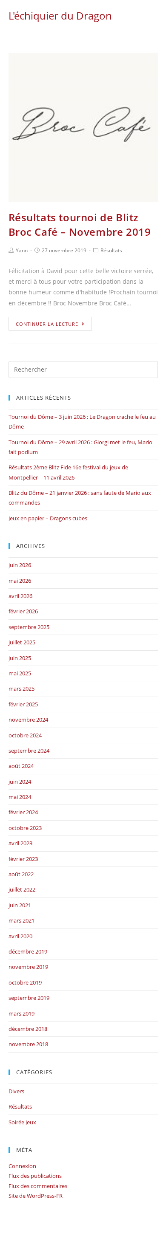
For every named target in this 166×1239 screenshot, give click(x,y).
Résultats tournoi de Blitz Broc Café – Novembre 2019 (80, 224)
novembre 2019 (28, 967)
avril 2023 (20, 843)
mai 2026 (20, 580)
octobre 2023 (25, 828)
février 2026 (23, 611)
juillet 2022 (22, 889)
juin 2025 (20, 658)
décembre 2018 (28, 1029)
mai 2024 (20, 797)
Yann (22, 250)
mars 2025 (21, 688)
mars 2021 (21, 920)
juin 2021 (20, 905)
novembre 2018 (28, 1044)
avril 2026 (20, 596)
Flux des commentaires (38, 1186)
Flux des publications (35, 1176)
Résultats (111, 250)
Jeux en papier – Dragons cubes (48, 518)
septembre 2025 (29, 627)
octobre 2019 (25, 982)
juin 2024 (20, 781)
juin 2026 (20, 565)
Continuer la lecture (47, 324)
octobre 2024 (25, 735)
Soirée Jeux (22, 1122)
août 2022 (21, 874)
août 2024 (21, 766)
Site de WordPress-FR (36, 1195)
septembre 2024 (29, 750)
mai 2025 (20, 673)
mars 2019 (21, 1013)
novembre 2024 (28, 719)
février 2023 (23, 859)
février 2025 (23, 704)
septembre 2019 (29, 998)
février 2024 (23, 812)
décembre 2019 (28, 951)
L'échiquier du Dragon (60, 15)
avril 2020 (20, 936)
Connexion (22, 1166)
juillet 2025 (22, 642)
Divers (16, 1091)
